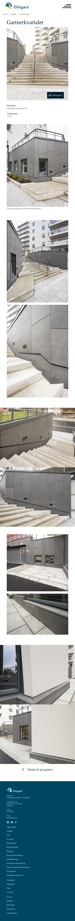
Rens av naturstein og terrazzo (18, 867)
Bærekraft (11, 905)
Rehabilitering (12, 859)
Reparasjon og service (15, 875)
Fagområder (11, 827)
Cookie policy (12, 913)
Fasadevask (11, 871)
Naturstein (11, 884)
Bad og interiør (12, 847)
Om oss (9, 897)
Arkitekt (10, 901)
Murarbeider (11, 843)
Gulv (8, 835)
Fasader (10, 831)
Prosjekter (14, 14)
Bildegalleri (57, 95)
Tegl (8, 888)
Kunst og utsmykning (15, 855)
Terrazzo (10, 839)
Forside (5, 14)
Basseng (10, 851)
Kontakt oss (11, 909)
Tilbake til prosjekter (40, 769)
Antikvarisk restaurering (16, 863)
